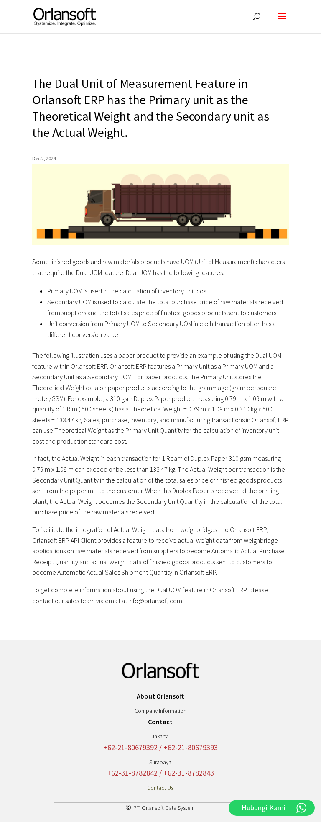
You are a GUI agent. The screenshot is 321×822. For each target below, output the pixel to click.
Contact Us (160, 787)
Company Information (160, 710)
